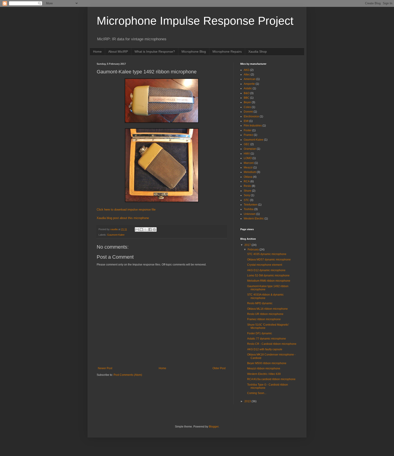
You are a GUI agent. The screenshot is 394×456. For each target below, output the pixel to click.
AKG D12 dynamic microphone (266, 270)
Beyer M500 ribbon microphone (266, 363)
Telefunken (250, 204)
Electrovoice (251, 116)
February (253, 249)
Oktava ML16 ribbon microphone (267, 308)
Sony (247, 195)
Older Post (219, 368)
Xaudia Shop (257, 51)
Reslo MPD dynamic (259, 303)
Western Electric (254, 218)
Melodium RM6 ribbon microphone (268, 280)
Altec (247, 74)
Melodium (250, 172)
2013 (247, 401)
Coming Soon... (256, 393)
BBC (246, 97)
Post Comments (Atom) (128, 374)
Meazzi (248, 167)
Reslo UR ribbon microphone (265, 314)
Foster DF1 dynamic (259, 333)
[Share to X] (145, 229)
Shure (247, 190)
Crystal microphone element (264, 264)
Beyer (247, 102)
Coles (247, 107)
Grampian (250, 148)
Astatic (248, 88)
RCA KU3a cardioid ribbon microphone (271, 379)
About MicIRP (118, 51)
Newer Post (105, 368)
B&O (246, 93)
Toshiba (249, 209)
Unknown (250, 214)
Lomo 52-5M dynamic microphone (268, 275)
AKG (246, 70)
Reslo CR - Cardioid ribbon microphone (271, 343)
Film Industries (253, 125)
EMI (246, 121)
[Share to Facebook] (150, 229)
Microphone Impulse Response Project (195, 20)
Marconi (249, 163)
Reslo (247, 186)
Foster (247, 130)
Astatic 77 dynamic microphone (266, 338)
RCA (247, 181)
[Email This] (137, 229)
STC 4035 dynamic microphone (266, 254)
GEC (247, 144)
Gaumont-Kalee (115, 234)
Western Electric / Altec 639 (264, 374)
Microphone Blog (193, 51)
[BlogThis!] (141, 229)
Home (97, 51)
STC (246, 200)
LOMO (248, 158)
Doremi (248, 111)
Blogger (213, 426)
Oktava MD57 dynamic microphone (269, 259)
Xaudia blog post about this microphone (123, 218)
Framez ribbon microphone (264, 319)
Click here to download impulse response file (126, 209)
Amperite (249, 83)
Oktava (248, 176)
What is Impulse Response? (155, 51)
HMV (247, 153)
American (250, 79)
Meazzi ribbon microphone (263, 368)
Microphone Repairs (227, 51)
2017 (247, 245)
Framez (248, 135)
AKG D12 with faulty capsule (264, 349)
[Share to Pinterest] (154, 229)
